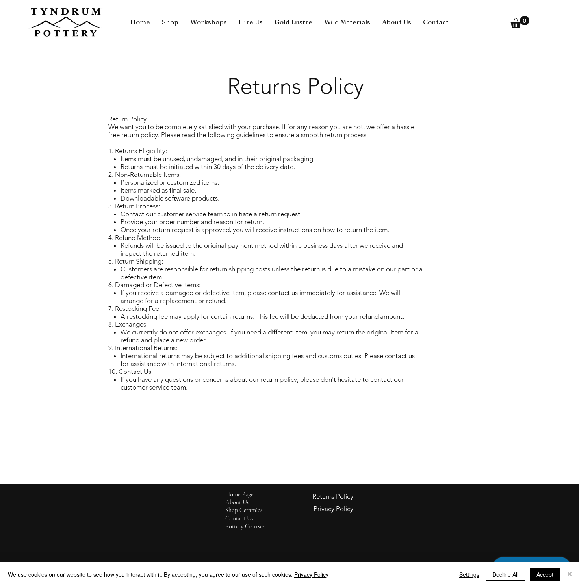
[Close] (569, 574)
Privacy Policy (311, 574)
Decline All (505, 574)
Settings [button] (469, 574)
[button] (170, 22)
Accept (544, 574)
